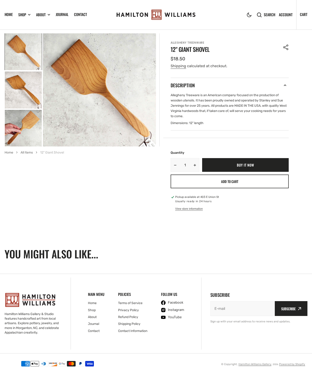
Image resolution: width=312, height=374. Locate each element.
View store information (189, 208)
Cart (303, 14)
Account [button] (286, 14)
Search (269, 14)
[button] (249, 14)
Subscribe (288, 308)
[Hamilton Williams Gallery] (156, 14)
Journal (62, 14)
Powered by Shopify (292, 364)
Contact (80, 14)
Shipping (178, 66)
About (41, 14)
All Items (27, 152)
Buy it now (245, 164)
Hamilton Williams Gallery (254, 364)
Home (9, 14)
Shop (22, 14)
